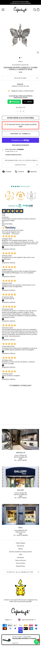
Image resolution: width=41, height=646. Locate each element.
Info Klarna (20, 557)
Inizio (20, 61)
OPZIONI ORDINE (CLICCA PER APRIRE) (20, 118)
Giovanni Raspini (20, 65)
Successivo (15, 233)
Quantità (20, 107)
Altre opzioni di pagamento (20, 145)
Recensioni (20, 546)
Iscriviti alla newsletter (20, 572)
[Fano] (20, 514)
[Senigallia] (20, 439)
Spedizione (15, 86)
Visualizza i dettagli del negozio (13, 154)
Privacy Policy (20, 563)
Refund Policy (20, 566)
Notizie (20, 549)
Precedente (6, 233)
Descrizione (20, 78)
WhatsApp (15, 102)
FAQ (20, 554)
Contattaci (20, 165)
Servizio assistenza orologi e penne (20, 551)
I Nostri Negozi (20, 543)
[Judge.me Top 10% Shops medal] (32, 195)
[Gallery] (20, 477)
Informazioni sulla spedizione (20, 160)
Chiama (29, 102)
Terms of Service (20, 560)
